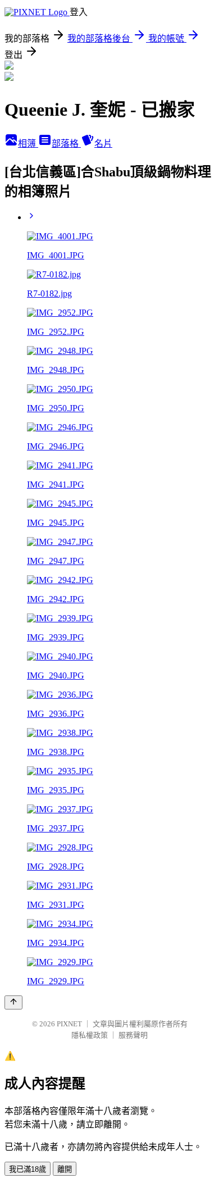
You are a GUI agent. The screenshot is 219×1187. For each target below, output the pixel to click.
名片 (103, 143)
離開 (64, 1169)
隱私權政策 (89, 1035)
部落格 (66, 143)
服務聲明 (133, 1035)
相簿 (28, 143)
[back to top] (13, 1002)
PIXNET (69, 1024)
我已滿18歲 (27, 1169)
